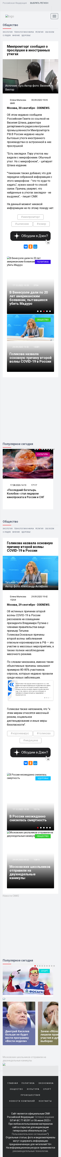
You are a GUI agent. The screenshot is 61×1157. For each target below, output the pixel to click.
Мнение (16, 35)
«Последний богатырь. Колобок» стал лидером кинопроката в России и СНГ (25, 493)
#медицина (30, 740)
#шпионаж (22, 223)
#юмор (41, 223)
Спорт (47, 1089)
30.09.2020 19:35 (39, 100)
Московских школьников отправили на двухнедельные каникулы (29, 872)
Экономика (46, 1083)
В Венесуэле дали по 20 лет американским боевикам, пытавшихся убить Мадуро (28, 298)
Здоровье (26, 35)
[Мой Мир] (35, 247)
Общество (43, 319)
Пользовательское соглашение (29, 1134)
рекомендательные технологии (30, 1151)
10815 (36, 859)
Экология (8, 32)
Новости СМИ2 (11, 895)
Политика (43, 262)
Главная (12, 1083)
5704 (36, 285)
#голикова (43, 733)
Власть (44, 778)
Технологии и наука (24, 32)
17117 (34, 485)
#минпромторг (30, 217)
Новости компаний (22, 1101)
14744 (36, 805)
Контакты (45, 1101)
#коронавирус (20, 733)
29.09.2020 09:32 (20, 859)
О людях (7, 35)
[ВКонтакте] (26, 247)
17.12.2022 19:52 (20, 805)
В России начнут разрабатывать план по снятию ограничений (28, 816)
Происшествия (30, 1095)
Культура (42, 454)
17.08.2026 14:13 (17, 485)
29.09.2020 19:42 (20, 347)
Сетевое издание (44, 1117)
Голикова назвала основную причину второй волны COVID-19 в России (30, 357)
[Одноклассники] (30, 247)
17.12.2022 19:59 (20, 285)
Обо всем (49, 32)
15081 (36, 347)
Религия (39, 32)
